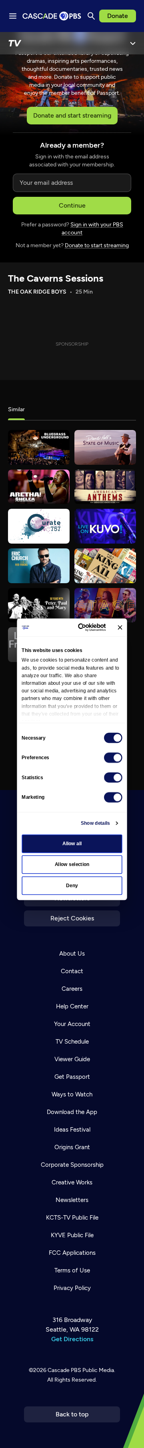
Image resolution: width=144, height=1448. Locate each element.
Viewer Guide (72, 1059)
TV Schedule (72, 1041)
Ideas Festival (72, 1129)
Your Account (72, 1024)
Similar (16, 409)
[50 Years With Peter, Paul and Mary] (39, 605)
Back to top (72, 1414)
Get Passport (72, 1076)
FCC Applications (72, 1252)
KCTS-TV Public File (72, 1217)
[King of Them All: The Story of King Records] (105, 565)
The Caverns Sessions (55, 278)
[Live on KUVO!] (105, 526)
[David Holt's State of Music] (105, 447)
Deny (72, 885)
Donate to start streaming (97, 245)
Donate (117, 16)
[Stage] (105, 605)
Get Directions (72, 1339)
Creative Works (72, 1182)
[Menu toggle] (13, 16)
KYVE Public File (72, 1235)
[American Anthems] (105, 487)
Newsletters (72, 1200)
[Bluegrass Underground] (39, 447)
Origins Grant (72, 1147)
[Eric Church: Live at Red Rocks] (39, 565)
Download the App (72, 1112)
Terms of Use (72, 1270)
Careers (72, 988)
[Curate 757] (39, 526)
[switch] (113, 757)
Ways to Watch (72, 1094)
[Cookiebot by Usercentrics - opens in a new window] (82, 627)
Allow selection (72, 864)
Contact (72, 971)
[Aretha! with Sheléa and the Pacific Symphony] (39, 487)
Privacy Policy (72, 1288)
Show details (95, 823)
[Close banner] (120, 627)
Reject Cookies (72, 918)
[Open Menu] (133, 43)
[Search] (91, 16)
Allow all (72, 843)
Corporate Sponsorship (72, 1164)
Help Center (72, 1006)
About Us (72, 953)
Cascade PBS (64, 1370)
